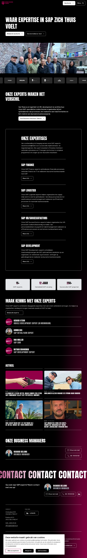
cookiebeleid (12, 546)
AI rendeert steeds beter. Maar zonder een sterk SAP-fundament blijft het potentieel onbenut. (24, 394)
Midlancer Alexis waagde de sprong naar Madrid (62, 393)
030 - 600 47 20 (11, 523)
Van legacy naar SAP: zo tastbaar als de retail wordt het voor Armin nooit (19, 424)
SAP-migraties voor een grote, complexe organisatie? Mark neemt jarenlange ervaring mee (56, 425)
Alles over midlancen (65, 545)
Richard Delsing (60, 486)
